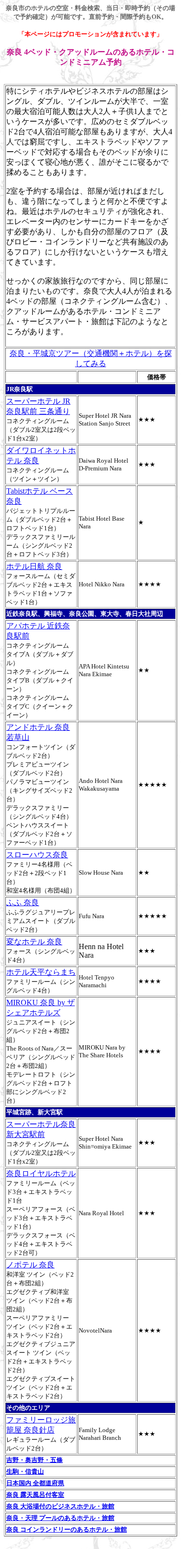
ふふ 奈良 (22, 902)
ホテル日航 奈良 (34, 566)
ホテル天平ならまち (41, 972)
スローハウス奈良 (37, 855)
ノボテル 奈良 (30, 1265)
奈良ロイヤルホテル (41, 1173)
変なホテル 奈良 (34, 942)
